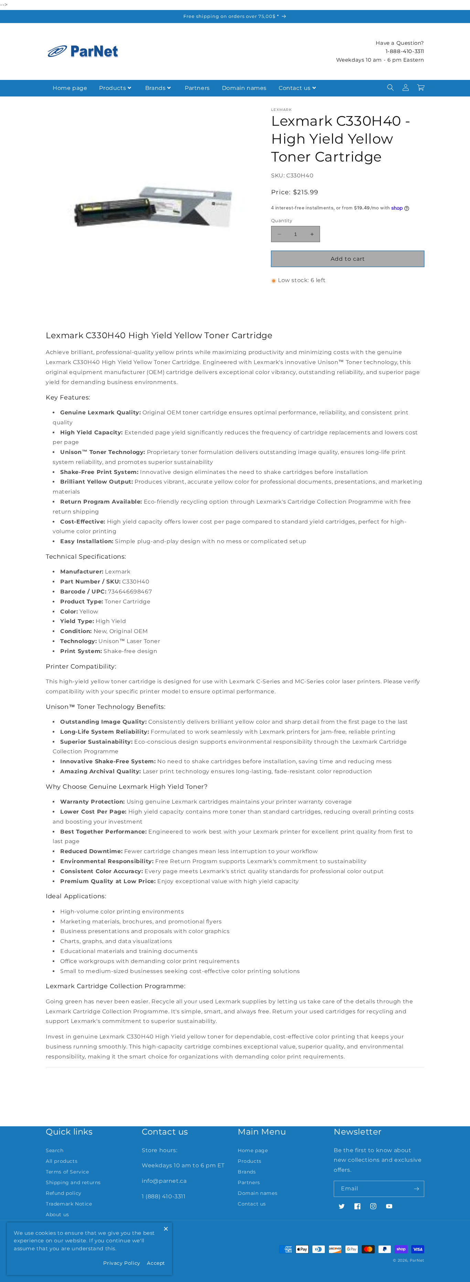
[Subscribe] (416, 1189)
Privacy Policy (121, 1263)
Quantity (281, 220)
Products (112, 88)
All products (61, 1161)
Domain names (244, 88)
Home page (70, 88)
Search (55, 1150)
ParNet (417, 1260)
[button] (390, 87)
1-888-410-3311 (405, 51)
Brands (155, 88)
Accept (156, 1263)
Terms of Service (67, 1172)
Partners (197, 88)
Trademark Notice (69, 1204)
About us (57, 1214)
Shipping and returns (73, 1182)
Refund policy (64, 1193)
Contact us (295, 88)
